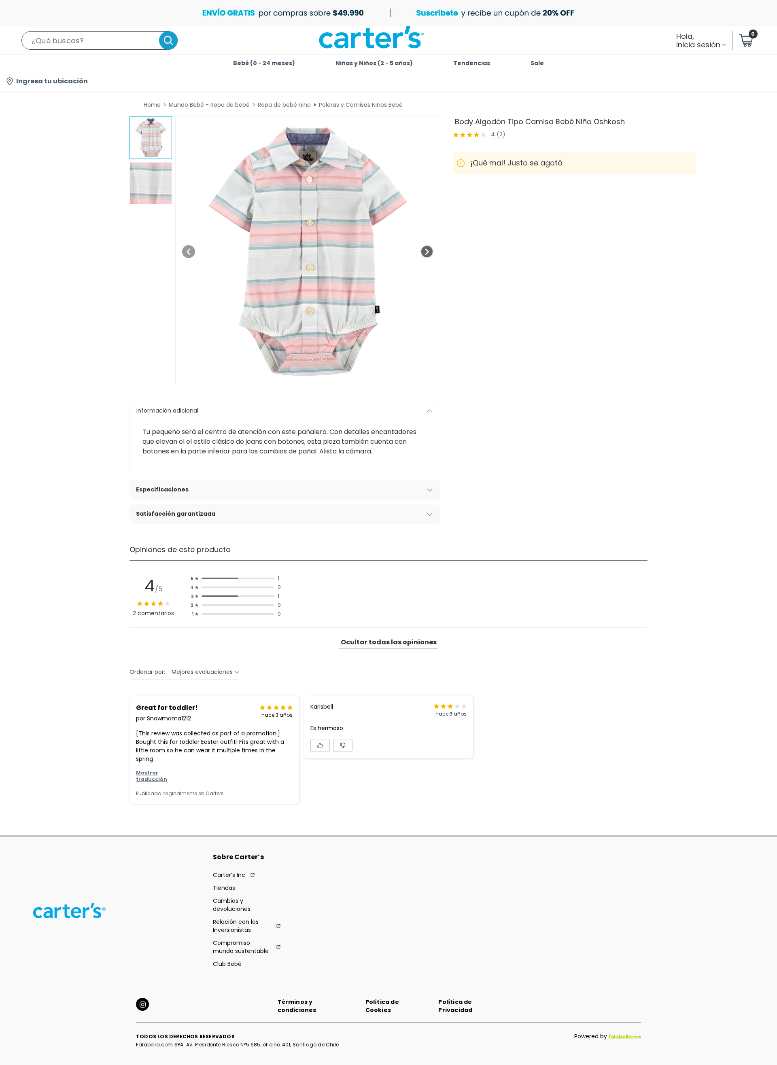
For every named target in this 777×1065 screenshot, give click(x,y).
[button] (99, 40)
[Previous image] (188, 251)
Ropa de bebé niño (284, 105)
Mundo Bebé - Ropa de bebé (209, 105)
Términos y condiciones (297, 1006)
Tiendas (224, 888)
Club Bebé (227, 964)
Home (152, 105)
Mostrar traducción (151, 776)
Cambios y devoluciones (232, 905)
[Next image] (426, 251)
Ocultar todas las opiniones (389, 642)
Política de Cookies (382, 1006)
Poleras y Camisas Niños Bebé (361, 105)
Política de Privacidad (455, 1006)
